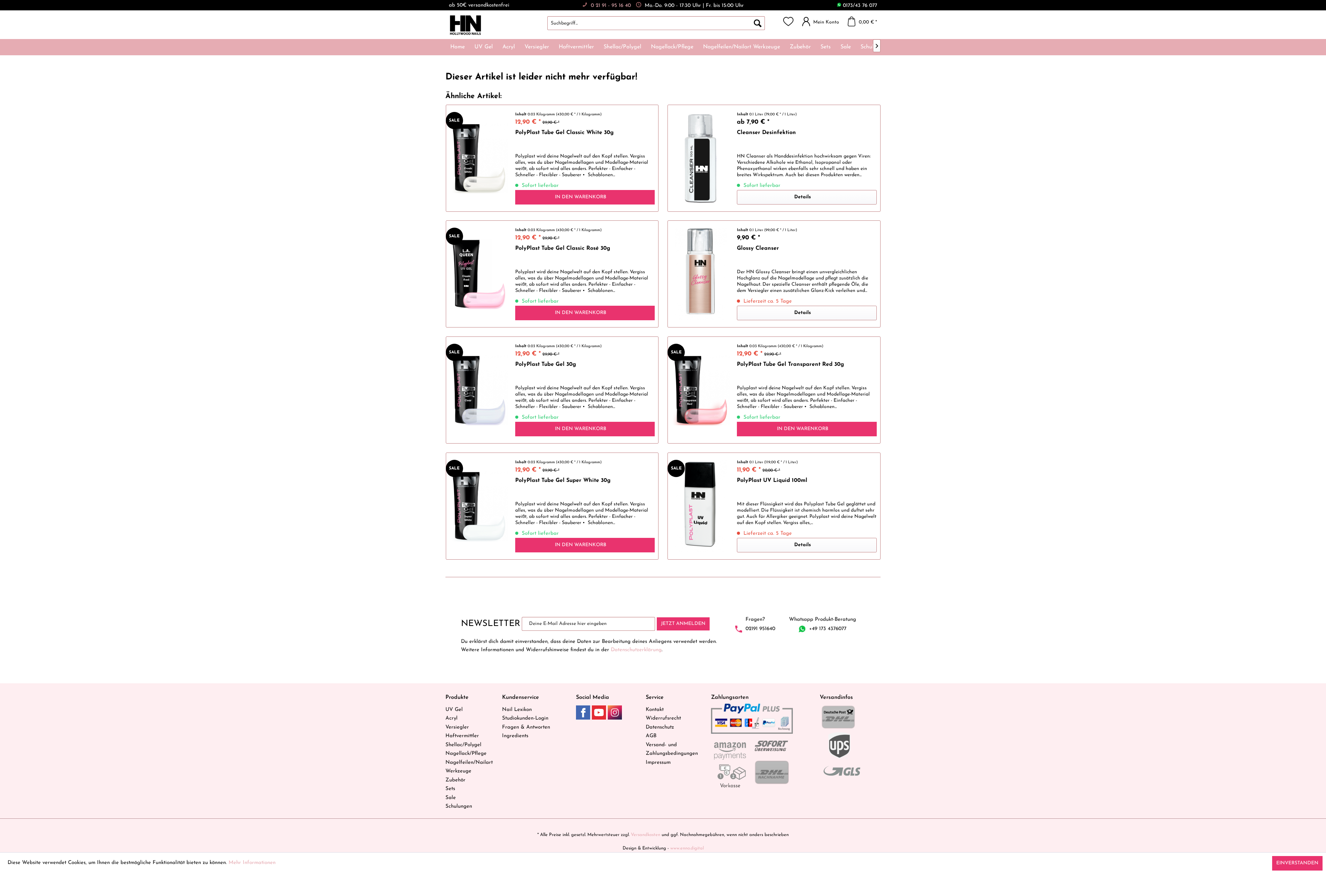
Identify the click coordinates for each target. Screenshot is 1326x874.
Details (802, 197)
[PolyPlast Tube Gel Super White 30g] (479, 506)
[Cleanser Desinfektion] (700, 158)
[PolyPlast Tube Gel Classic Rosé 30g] (479, 274)
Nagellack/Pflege (466, 753)
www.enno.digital (687, 848)
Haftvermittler (462, 736)
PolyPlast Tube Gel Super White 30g (563, 480)
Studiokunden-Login (525, 718)
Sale (450, 797)
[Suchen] (757, 23)
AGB (651, 736)
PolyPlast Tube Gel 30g (545, 364)
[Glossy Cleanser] (700, 274)
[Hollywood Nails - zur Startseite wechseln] (465, 25)
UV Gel (454, 709)
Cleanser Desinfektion (766, 132)
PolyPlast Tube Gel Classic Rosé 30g (562, 248)
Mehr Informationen (252, 862)
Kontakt (655, 709)
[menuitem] (663, 23)
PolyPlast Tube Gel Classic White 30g (564, 132)
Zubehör (455, 780)
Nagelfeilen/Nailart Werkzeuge (469, 767)
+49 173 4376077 (827, 628)
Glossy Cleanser (758, 248)
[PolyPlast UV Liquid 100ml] (700, 506)
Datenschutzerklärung (636, 650)
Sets (450, 788)
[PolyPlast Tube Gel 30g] (479, 390)
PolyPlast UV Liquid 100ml (772, 480)
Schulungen (458, 806)
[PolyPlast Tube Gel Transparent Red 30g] (700, 390)
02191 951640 (760, 628)
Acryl (451, 718)
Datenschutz (660, 727)
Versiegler (457, 727)
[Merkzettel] (788, 21)
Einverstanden (1297, 863)
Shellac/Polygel (463, 745)
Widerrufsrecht (663, 718)
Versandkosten (645, 835)
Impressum (658, 762)
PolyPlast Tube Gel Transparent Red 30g (790, 364)
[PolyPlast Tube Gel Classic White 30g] (479, 158)
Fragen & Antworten (526, 727)
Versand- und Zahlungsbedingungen (672, 749)
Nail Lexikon (517, 709)
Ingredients (515, 736)
